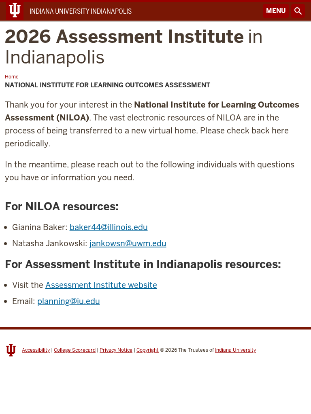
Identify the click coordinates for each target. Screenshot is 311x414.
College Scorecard (75, 350)
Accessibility (36, 350)
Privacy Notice (116, 350)
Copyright (147, 350)
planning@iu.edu (68, 301)
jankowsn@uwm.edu (127, 243)
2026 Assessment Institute (134, 47)
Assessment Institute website (101, 285)
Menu (276, 10)
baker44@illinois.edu (109, 227)
